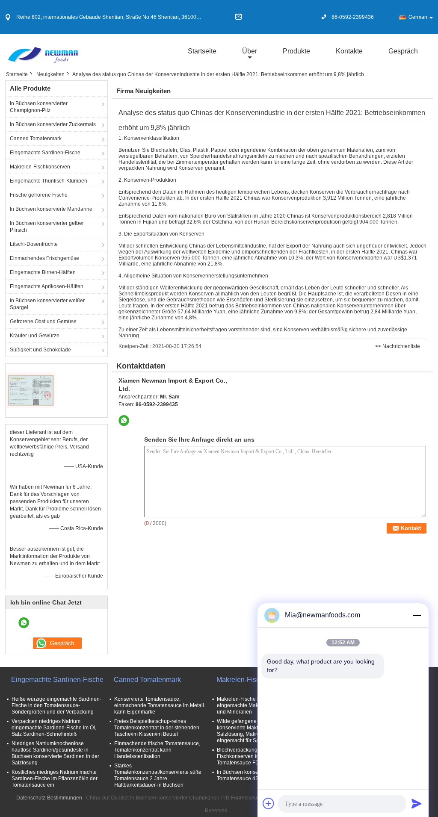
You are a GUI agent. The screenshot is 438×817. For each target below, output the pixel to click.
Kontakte (349, 51)
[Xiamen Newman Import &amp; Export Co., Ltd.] (42, 51)
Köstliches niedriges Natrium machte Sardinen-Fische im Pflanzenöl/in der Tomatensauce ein (55, 778)
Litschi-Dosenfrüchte (34, 244)
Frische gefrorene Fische (39, 195)
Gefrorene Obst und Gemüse (43, 321)
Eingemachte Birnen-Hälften (43, 272)
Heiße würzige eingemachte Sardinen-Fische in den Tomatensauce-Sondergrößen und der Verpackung (56, 705)
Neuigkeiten (50, 74)
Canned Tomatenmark (36, 139)
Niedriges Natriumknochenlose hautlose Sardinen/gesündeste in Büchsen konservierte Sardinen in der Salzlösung (55, 753)
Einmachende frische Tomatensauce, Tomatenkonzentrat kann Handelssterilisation (157, 749)
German (417, 17)
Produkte (296, 51)
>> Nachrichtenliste (397, 346)
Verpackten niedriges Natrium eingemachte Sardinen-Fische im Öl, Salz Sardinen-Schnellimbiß (54, 727)
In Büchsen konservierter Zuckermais (53, 124)
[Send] (416, 803)
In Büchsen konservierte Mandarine (51, 209)
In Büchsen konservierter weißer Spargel (47, 304)
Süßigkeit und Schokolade (40, 350)
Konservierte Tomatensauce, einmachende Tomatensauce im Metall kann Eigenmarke (159, 705)
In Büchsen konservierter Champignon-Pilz (39, 106)
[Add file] (269, 803)
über (249, 51)
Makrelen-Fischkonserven (40, 167)
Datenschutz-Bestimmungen (49, 798)
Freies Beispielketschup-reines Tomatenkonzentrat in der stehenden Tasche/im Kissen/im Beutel (156, 727)
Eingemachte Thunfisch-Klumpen (48, 181)
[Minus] (416, 615)
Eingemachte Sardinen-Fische (45, 153)
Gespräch (403, 51)
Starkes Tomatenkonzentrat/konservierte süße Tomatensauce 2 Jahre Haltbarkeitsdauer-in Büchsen (157, 775)
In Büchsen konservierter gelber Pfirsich (47, 226)
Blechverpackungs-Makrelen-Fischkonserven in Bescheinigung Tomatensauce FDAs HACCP (256, 756)
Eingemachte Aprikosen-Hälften (46, 286)
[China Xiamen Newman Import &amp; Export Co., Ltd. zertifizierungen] (31, 389)
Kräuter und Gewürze (34, 336)
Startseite (202, 51)
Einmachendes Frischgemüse (44, 258)
